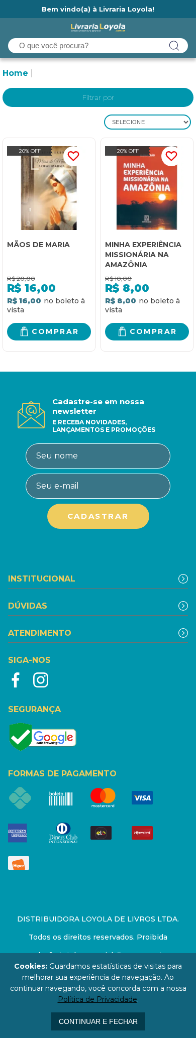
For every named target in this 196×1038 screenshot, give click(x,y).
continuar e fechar (98, 1021)
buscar (174, 45)
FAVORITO (73, 156)
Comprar (55, 331)
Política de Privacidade (97, 999)
